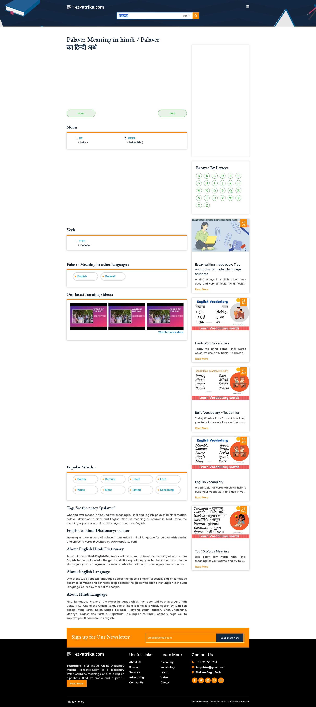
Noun (81, 113)
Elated (136, 489)
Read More (201, 289)
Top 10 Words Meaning (212, 551)
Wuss (81, 489)
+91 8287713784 (206, 662)
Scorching (167, 489)
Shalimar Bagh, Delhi (208, 672)
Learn (164, 672)
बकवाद (131, 138)
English (82, 276)
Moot (108, 489)
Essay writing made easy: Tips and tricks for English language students (218, 269)
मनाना (82, 241)
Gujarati (110, 276)
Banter (81, 479)
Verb (172, 113)
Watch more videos (171, 332)
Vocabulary (167, 667)
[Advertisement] (126, 81)
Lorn (163, 479)
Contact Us (136, 682)
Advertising (136, 677)
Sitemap (134, 667)
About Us (135, 662)
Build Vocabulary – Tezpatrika (217, 413)
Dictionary (166, 662)
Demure (110, 479)
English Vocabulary (209, 482)
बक (80, 138)
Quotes (165, 682)
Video (164, 677)
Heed (136, 479)
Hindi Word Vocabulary (212, 343)
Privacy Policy (75, 701)
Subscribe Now (229, 637)
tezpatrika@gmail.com (210, 667)
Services (134, 672)
